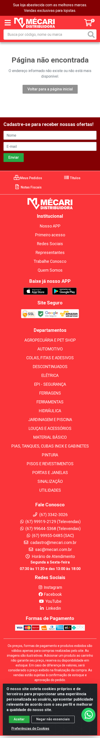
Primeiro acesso (50, 235)
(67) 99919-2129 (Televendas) (53, 521)
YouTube (53, 601)
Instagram (53, 587)
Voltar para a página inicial (50, 89)
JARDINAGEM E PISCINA (50, 419)
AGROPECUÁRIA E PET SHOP (50, 340)
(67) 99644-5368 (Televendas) (53, 528)
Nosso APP (50, 226)
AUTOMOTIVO (50, 349)
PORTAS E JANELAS (50, 472)
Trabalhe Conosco (50, 261)
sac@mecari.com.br (53, 549)
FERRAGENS (50, 393)
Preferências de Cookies (30, 728)
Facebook (53, 594)
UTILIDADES (50, 490)
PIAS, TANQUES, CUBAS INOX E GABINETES (50, 446)
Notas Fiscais (31, 187)
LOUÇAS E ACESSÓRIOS (50, 428)
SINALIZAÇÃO (50, 481)
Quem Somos (50, 270)
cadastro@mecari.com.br (53, 542)
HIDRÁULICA (50, 411)
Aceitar (19, 719)
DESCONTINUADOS (50, 366)
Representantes (50, 252)
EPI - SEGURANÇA (50, 384)
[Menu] (7, 23)
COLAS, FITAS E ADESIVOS (50, 358)
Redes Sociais (50, 243)
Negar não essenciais (53, 719)
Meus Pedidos (30, 178)
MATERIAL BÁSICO (50, 437)
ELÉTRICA (50, 375)
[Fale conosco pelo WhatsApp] (88, 715)
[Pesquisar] (91, 34)
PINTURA (50, 455)
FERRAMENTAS (50, 402)
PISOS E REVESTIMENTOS (50, 463)
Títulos (74, 178)
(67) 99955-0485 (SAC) (53, 535)
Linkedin (53, 608)
